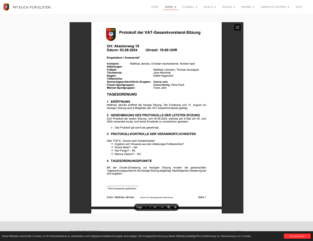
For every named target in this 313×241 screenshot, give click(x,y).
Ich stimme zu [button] (297, 236)
